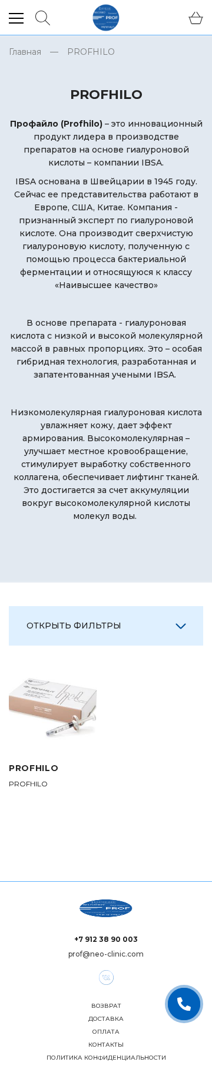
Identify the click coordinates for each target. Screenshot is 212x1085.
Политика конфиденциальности (106, 1057)
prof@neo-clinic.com (106, 954)
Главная (25, 52)
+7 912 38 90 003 (106, 939)
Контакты (106, 1044)
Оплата (106, 1032)
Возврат (106, 1006)
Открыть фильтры (73, 625)
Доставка (106, 1019)
